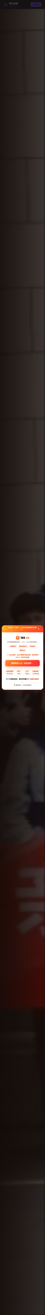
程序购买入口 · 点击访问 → (22, 663)
